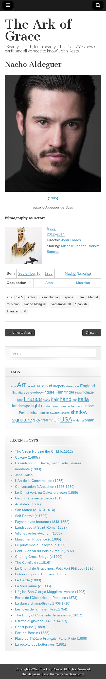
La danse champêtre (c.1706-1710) (43, 603)
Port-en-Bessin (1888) (32, 633)
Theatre (12, 311)
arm (13, 386)
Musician (83, 283)
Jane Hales (24, 475)
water (77, 420)
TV (24, 311)
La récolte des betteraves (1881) (40, 644)
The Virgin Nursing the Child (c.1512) (44, 451)
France (33, 399)
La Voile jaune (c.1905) (33, 586)
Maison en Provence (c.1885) (38, 539)
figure (49, 392)
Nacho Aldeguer (35, 304)
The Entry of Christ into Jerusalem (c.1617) (48, 615)
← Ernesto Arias (20, 332)
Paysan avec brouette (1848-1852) (42, 522)
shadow (79, 412)
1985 (53, 198)
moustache (66, 406)
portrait (33, 412)
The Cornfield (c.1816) (32, 562)
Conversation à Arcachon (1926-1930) (45, 487)
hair (55, 399)
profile (44, 413)
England (87, 386)
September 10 (29, 273)
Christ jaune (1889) (30, 627)
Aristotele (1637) (28, 504)
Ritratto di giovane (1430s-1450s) (41, 621)
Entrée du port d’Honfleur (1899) (40, 574)
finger (69, 392)
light (35, 405)
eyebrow (37, 392)
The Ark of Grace (38, 30)
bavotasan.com (74, 674)
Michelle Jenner (73, 246)
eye (26, 392)
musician (13, 304)
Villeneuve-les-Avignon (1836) (38, 533)
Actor (49, 283)
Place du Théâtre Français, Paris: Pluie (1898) (51, 638)
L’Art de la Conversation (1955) (39, 481)
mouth (79, 406)
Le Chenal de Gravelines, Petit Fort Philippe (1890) (55, 568)
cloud (47, 385)
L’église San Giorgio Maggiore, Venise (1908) (50, 592)
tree (44, 420)
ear (77, 386)
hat (74, 400)
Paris (22, 413)
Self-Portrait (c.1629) (31, 516)
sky (36, 419)
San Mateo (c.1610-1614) (35, 510)
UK (56, 420)
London (46, 406)
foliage (88, 392)
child (38, 386)
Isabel (51, 228)
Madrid (70, 273)
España (84, 273)
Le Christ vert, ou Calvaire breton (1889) (46, 492)
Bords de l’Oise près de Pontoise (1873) (46, 598)
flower (78, 392)
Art (21, 385)
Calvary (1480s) (27, 457)
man (55, 406)
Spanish (81, 304)
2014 (61, 234)
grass (46, 399)
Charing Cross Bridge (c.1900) (39, 557)
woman (88, 420)
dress (70, 386)
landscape (21, 406)
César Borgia (48, 297)
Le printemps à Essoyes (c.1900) (41, 545)
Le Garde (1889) (28, 580)
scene (55, 412)
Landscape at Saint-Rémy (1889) (41, 527)
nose (89, 406)
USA (66, 419)
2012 (51, 234)
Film (81, 297)
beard (31, 386)
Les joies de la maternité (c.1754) (41, 609)
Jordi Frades (71, 240)
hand (65, 399)
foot (20, 400)
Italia (83, 399)
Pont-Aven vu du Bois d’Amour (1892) (44, 551)
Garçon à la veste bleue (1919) (39, 498)
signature (22, 419)
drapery (59, 386)
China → (92, 332)
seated (65, 412)
